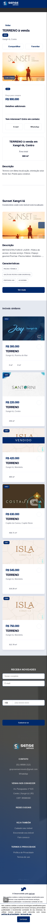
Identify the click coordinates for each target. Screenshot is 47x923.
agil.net (32, 894)
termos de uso (26, 914)
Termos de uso (23, 857)
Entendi (23, 919)
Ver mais (22, 290)
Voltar (8, 25)
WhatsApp (34, 127)
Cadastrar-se (23, 723)
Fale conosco (23, 837)
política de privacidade (10, 914)
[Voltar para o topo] (6, 900)
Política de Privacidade (23, 852)
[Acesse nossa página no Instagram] (26, 813)
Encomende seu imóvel (23, 833)
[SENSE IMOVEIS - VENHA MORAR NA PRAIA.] (23, 746)
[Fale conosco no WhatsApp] (20, 813)
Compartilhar (14, 46)
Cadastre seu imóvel (24, 828)
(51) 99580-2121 (23, 765)
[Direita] (41, 225)
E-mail (16, 127)
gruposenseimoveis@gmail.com (23, 769)
